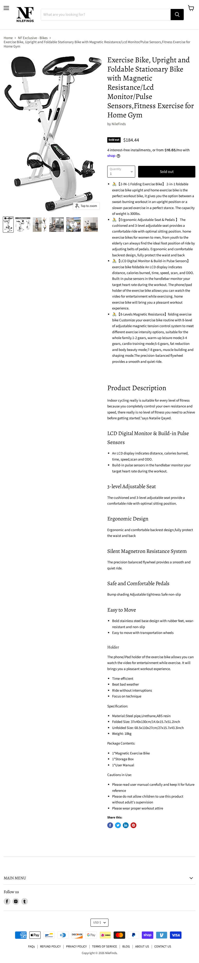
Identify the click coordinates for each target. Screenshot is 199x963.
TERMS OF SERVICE (104, 946)
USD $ (97, 922)
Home (8, 38)
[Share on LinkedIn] (126, 825)
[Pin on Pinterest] (133, 825)
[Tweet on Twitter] (118, 825)
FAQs (31, 946)
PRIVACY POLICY (76, 946)
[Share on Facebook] (110, 825)
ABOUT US (142, 946)
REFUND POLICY (50, 946)
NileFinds (119, 124)
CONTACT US (162, 946)
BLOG (126, 946)
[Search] (177, 14)
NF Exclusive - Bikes (33, 38)
